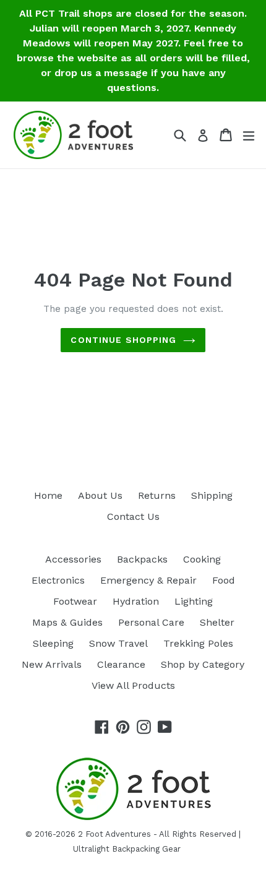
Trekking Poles (198, 643)
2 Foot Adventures (114, 834)
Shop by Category (202, 664)
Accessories (73, 559)
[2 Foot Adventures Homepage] (133, 818)
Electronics (58, 580)
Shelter (217, 622)
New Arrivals (52, 664)
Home (48, 495)
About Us (100, 495)
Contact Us (133, 516)
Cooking (202, 559)
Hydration (136, 601)
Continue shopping (123, 340)
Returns (157, 495)
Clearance (121, 664)
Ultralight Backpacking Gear (127, 848)
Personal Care (151, 622)
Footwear (75, 601)
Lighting (193, 601)
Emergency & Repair (148, 580)
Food (223, 580)
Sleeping (53, 643)
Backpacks (142, 559)
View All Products (133, 685)
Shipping (212, 495)
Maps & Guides (67, 622)
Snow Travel (118, 643)
